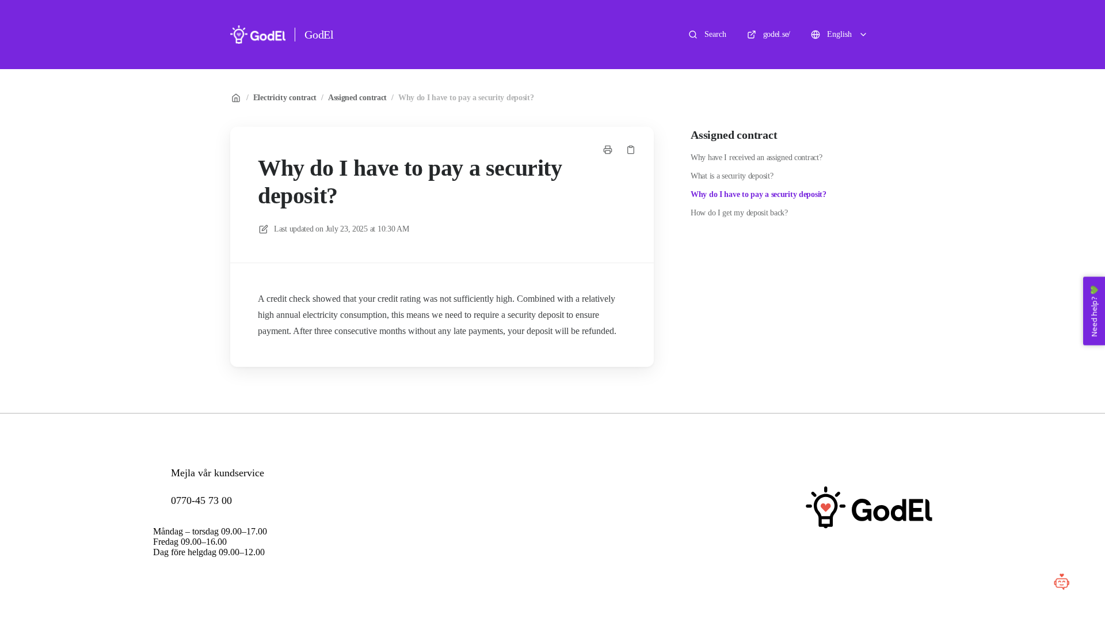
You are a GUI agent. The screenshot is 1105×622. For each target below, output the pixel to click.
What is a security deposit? (732, 176)
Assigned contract (357, 97)
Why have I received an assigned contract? (756, 157)
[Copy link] (631, 150)
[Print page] (608, 150)
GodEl (319, 34)
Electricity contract (285, 97)
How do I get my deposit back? (739, 212)
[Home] (258, 34)
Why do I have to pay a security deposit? (466, 97)
